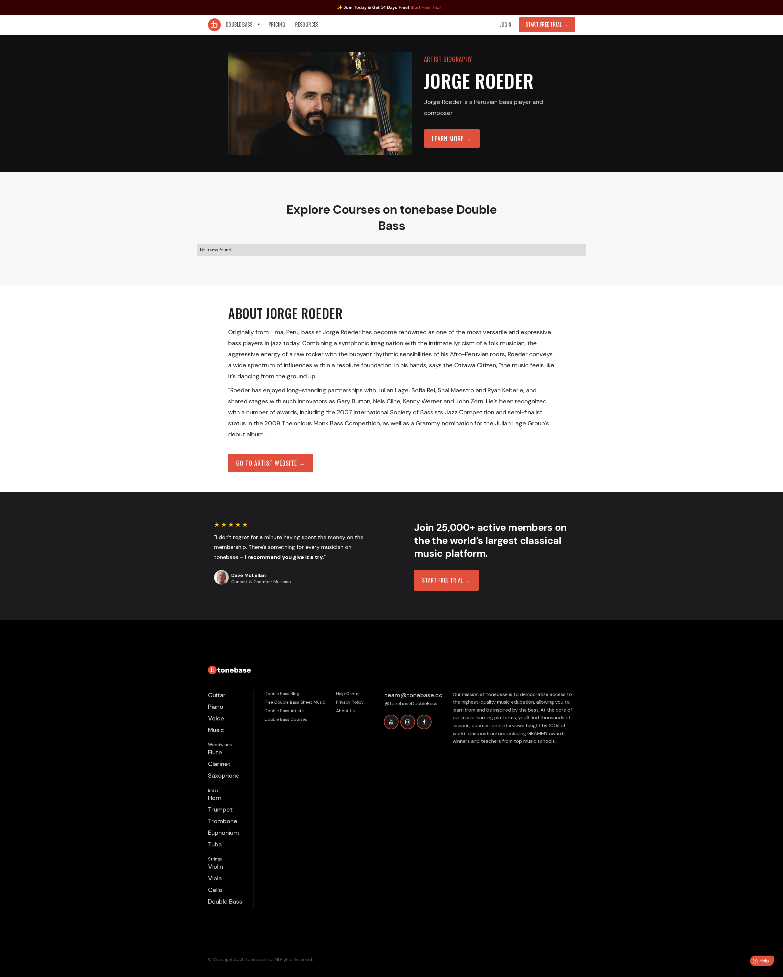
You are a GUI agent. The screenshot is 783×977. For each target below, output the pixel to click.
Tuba (215, 844)
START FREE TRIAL (547, 24)
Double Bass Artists (284, 710)
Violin (215, 867)
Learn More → (452, 138)
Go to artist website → (270, 463)
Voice (216, 718)
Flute (215, 752)
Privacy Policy (350, 702)
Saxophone (223, 775)
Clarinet (219, 764)
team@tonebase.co (414, 695)
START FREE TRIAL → (446, 580)
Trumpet (220, 809)
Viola (215, 878)
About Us (345, 710)
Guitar (217, 695)
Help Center (348, 693)
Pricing (277, 24)
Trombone (222, 821)
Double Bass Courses (286, 719)
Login (505, 24)
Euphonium (223, 833)
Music (216, 730)
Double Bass (225, 901)
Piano (215, 707)
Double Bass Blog (282, 693)
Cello (215, 890)
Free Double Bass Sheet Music (295, 702)
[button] (243, 24)
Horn (214, 798)
